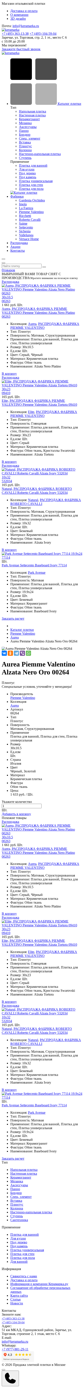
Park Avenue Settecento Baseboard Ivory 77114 (34, 565)
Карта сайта (19, 1295)
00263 (6, 301)
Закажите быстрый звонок (21, 49)
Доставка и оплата (23, 11)
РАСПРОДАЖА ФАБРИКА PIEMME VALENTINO (43, 414)
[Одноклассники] (10, 653)
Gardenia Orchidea (32, 200)
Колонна (25, 150)
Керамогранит (29, 119)
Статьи (15, 1299)
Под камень (27, 177)
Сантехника (19, 1220)
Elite (31, 412)
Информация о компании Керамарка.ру (39, 1284)
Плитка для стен (31, 185)
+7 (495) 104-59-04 (43, 33)
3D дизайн (18, 18)
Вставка (25, 142)
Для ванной (19, 1261)
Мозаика (25, 123)
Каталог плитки (69, 103)
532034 (7, 481)
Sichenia (25, 231)
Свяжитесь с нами (23, 1276)
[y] (44, 267)
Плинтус (25, 146)
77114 (6, 557)
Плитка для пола (31, 189)
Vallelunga (26, 235)
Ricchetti (25, 216)
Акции (15, 247)
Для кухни (26, 169)
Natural (33, 500)
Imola (23, 204)
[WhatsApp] (28, 653)
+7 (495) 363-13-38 (15, 33)
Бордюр (24, 134)
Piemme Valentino (31, 212)
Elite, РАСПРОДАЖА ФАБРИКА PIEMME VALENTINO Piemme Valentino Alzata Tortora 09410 (39, 402)
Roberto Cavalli (29, 219)
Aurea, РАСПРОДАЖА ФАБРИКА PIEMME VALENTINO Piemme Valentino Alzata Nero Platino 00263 (38, 312)
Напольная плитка (32, 111)
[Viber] (22, 653)
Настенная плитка (32, 115)
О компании (19, 15)
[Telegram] (16, 653)
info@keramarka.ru (25, 26)
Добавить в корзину (16, 814)
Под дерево (27, 173)
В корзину (9, 373)
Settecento (26, 227)
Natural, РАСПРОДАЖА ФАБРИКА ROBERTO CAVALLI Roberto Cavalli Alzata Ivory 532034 (37, 490)
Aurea (32, 324)
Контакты (17, 250)
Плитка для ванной (33, 165)
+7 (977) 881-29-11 (15, 1349)
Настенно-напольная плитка (40, 154)
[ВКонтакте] (4, 653)
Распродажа (19, 243)
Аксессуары (28, 127)
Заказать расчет (13, 618)
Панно (24, 131)
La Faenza (26, 208)
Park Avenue (36, 572)
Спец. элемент (29, 138)
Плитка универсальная (36, 181)
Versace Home (29, 239)
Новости (16, 1303)
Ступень (25, 158)
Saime (23, 223)
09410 (6, 393)
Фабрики (17, 196)
